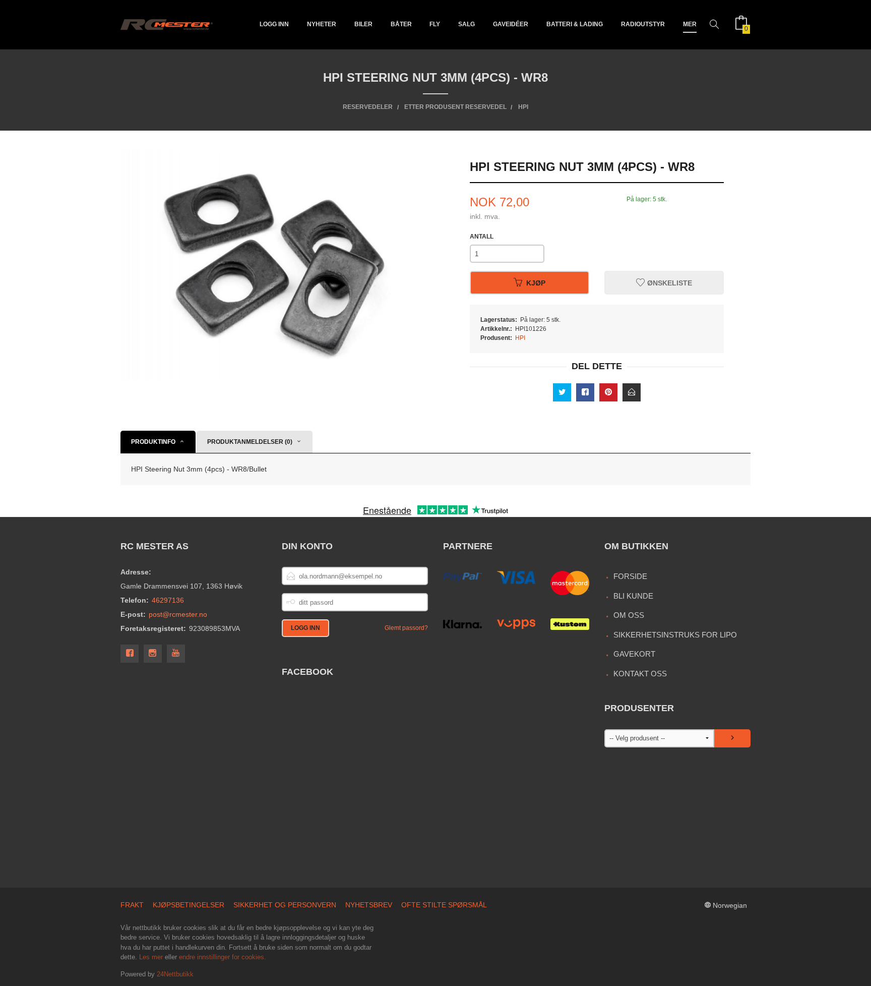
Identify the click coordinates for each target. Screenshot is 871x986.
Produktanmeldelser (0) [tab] (249, 441)
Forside (630, 576)
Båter (401, 24)
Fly (434, 24)
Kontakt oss (640, 673)
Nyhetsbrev (368, 905)
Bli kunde (633, 596)
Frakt (132, 905)
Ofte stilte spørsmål (444, 905)
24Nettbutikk (175, 974)
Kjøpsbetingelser (188, 905)
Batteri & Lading (574, 24)
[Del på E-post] (632, 392)
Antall (481, 236)
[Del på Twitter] (562, 392)
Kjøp (535, 283)
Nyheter (321, 24)
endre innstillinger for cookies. (222, 957)
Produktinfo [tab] (153, 441)
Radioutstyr (643, 24)
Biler (363, 24)
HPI (520, 337)
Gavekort (634, 654)
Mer (690, 24)
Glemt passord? (406, 627)
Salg (466, 24)
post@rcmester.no (178, 614)
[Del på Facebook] (585, 392)
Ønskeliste (668, 283)
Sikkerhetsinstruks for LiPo (675, 634)
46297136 (168, 600)
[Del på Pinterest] (608, 392)
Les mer (151, 957)
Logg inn (274, 24)
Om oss (628, 615)
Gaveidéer (510, 24)
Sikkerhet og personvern (284, 905)
